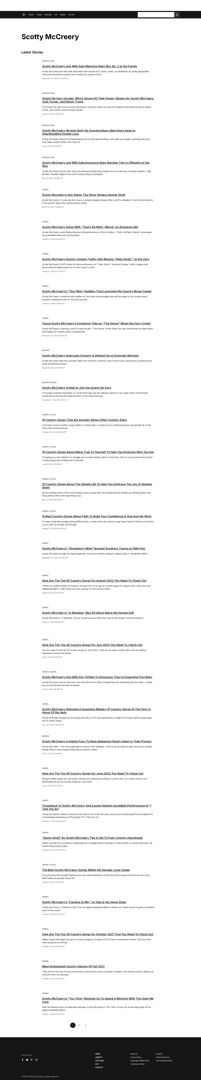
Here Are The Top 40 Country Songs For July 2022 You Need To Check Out (92, 645)
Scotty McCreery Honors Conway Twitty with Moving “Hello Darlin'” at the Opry (95, 259)
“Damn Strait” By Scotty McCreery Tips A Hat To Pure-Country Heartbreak (92, 837)
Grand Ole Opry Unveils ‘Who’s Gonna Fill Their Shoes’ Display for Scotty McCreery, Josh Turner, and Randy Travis (98, 100)
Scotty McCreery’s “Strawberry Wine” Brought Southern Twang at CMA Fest (93, 548)
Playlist (52, 414)
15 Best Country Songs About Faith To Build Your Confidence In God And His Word (96, 516)
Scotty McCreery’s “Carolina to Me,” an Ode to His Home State (84, 902)
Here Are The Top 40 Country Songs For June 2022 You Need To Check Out (92, 773)
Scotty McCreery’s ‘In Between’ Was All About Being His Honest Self (88, 612)
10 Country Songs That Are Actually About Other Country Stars (84, 420)
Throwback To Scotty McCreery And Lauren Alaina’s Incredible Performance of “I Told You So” (96, 807)
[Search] (177, 14)
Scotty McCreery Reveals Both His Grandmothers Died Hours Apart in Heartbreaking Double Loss (89, 132)
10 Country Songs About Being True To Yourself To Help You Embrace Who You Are (98, 452)
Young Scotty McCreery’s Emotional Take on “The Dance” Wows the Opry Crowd (96, 323)
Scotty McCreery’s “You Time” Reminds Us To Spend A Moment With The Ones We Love (98, 1000)
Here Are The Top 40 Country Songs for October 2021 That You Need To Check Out (97, 934)
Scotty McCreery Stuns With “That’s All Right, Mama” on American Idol (90, 227)
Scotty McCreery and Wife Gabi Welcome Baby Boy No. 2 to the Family (89, 66)
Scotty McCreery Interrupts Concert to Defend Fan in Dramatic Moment (90, 355)
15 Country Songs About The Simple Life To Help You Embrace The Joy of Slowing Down (97, 485)
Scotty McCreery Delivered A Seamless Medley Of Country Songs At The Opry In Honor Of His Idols (96, 710)
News (52, 61)
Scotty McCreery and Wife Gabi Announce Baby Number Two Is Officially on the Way (96, 164)
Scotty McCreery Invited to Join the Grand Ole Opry (76, 387)
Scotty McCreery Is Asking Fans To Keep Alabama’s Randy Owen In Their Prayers (97, 741)
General (45, 189)
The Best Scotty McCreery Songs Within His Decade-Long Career (86, 870)
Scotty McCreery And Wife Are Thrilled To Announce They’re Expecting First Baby (97, 677)
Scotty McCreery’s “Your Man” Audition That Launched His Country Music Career (97, 291)
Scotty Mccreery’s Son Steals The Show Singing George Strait (83, 195)
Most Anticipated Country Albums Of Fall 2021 (73, 966)
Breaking (45, 61)
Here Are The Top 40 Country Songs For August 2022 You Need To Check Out (94, 580)
